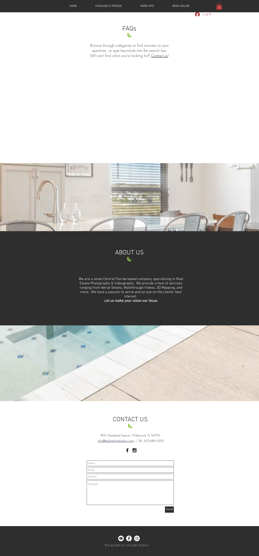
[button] (219, 6)
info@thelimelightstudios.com (116, 441)
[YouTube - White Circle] (121, 538)
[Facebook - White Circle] (129, 538)
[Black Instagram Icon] (134, 450)
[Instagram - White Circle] (137, 538)
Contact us (159, 55)
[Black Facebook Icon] (127, 450)
